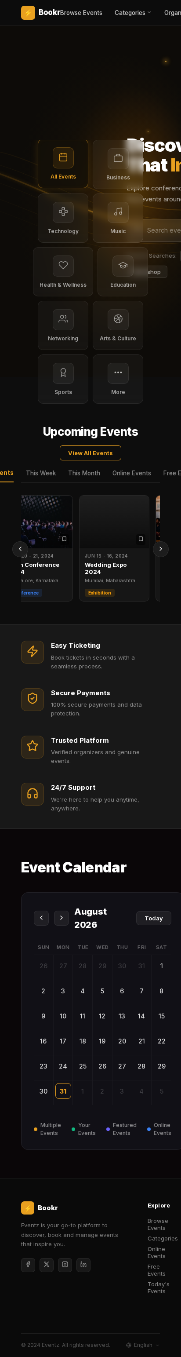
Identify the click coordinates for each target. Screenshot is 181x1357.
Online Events (131, 473)
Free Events (157, 1270)
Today (154, 918)
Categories (130, 12)
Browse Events (81, 12)
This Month (84, 473)
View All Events (90, 452)
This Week (41, 473)
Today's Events (159, 1287)
